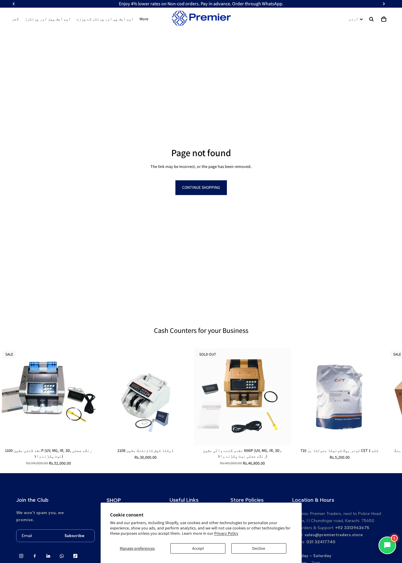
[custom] (21, 556)
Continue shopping (201, 187)
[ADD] (88, 436)
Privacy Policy (226, 533)
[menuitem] (144, 19)
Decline (258, 548)
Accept (198, 548)
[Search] (371, 19)
